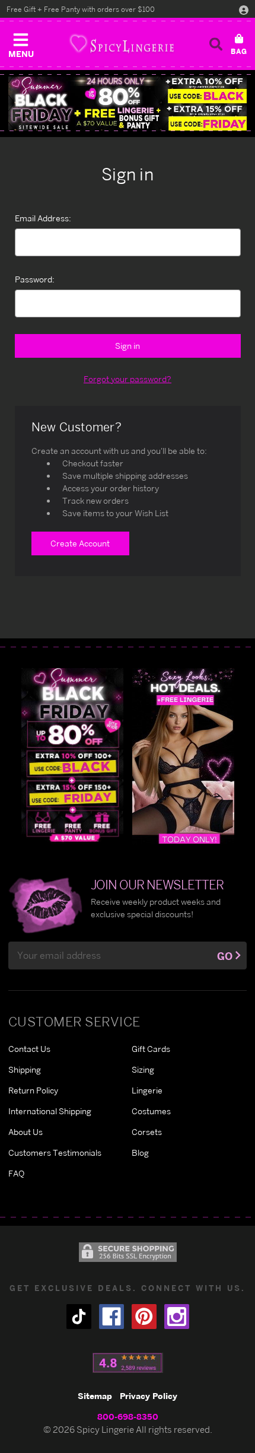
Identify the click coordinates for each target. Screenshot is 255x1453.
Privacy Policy (148, 1396)
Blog (140, 1152)
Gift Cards (151, 1049)
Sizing (143, 1069)
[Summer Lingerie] (183, 755)
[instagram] (176, 1316)
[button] (21, 42)
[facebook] (111, 1316)
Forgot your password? (127, 379)
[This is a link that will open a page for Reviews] (128, 1363)
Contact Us (29, 1049)
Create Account (80, 543)
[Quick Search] (216, 44)
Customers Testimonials (54, 1152)
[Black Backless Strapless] (72, 755)
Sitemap (95, 1396)
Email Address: (43, 218)
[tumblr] (78, 1316)
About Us (25, 1132)
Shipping (24, 1069)
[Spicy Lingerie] (121, 44)
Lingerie (147, 1090)
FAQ (16, 1173)
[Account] (243, 9)
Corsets (147, 1132)
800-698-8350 (127, 1416)
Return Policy (33, 1090)
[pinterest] (144, 1316)
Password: (35, 279)
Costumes (151, 1111)
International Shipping (49, 1111)
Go (224, 956)
